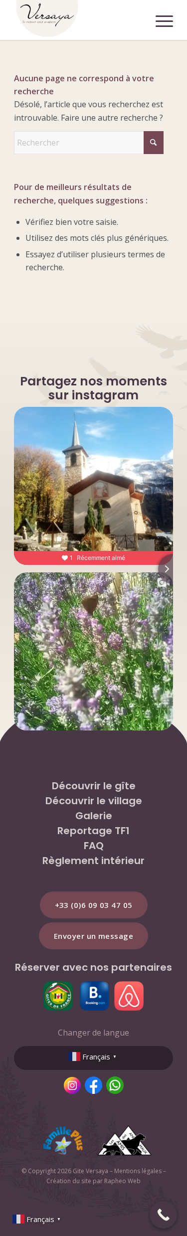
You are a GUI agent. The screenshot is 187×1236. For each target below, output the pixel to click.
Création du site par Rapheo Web (93, 1181)
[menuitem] (159, 20)
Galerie (93, 816)
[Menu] (159, 20)
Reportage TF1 (93, 831)
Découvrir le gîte (94, 786)
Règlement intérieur (93, 861)
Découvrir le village (93, 801)
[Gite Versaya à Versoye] (77, 20)
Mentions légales (138, 1171)
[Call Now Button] (163, 1215)
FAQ (94, 846)
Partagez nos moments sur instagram (93, 388)
